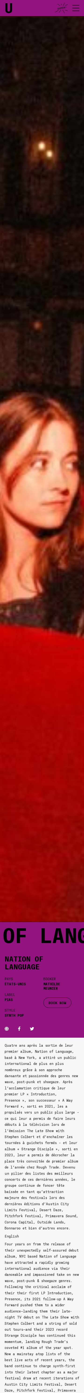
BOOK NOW (57, 1003)
